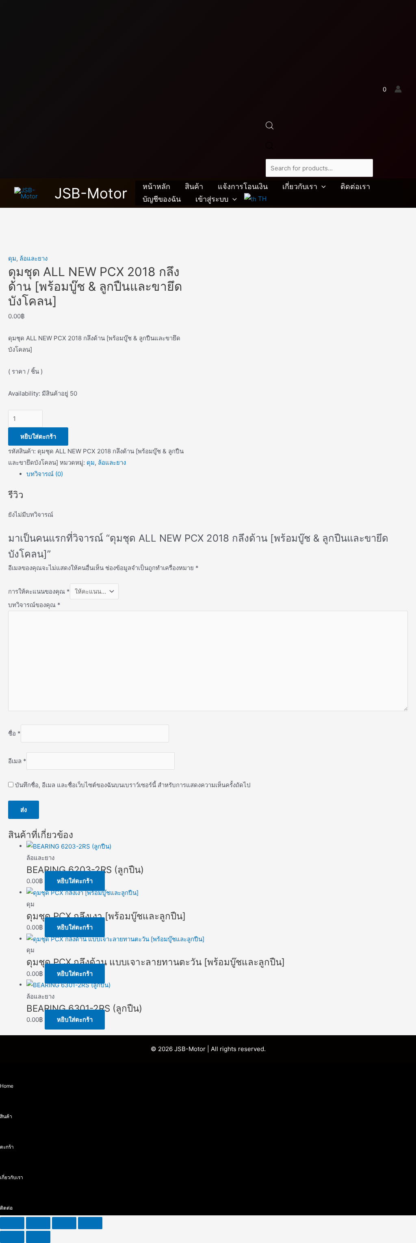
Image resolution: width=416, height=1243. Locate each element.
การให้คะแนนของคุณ (39, 591)
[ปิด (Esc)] (90, 1223)
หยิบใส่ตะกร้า (38, 436)
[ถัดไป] (38, 1237)
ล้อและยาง (34, 258)
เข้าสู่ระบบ (211, 199)
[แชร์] (64, 1223)
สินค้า (194, 186)
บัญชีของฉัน (162, 199)
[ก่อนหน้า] (12, 1237)
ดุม (12, 258)
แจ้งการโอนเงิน (243, 186)
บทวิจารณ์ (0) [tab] (44, 474)
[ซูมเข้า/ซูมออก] (12, 1223)
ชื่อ (14, 733)
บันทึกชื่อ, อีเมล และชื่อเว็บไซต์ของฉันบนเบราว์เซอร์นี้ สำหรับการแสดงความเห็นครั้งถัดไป (133, 785)
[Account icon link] (398, 89)
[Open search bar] (270, 127)
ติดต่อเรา (355, 186)
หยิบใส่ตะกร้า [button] (75, 881)
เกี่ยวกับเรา (299, 186)
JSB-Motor (90, 193)
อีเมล (17, 761)
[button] (321, 187)
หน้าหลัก (156, 186)
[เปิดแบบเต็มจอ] (38, 1223)
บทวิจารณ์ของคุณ (34, 605)
